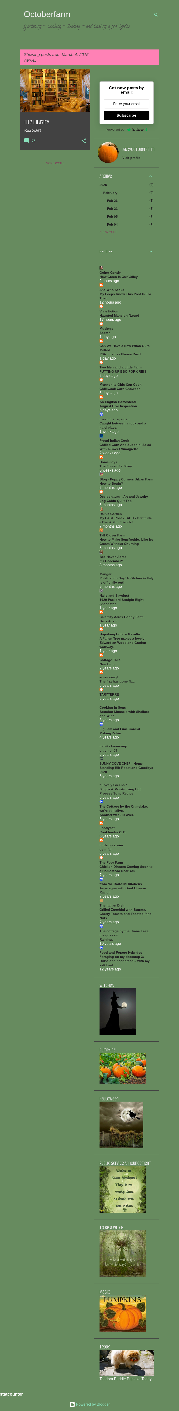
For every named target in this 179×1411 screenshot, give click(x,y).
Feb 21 (112, 208)
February (110, 193)
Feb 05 (112, 216)
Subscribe (127, 115)
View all (30, 60)
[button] (83, 141)
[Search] (156, 15)
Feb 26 (112, 201)
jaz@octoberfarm (138, 149)
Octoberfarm (47, 14)
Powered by (115, 129)
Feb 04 (112, 224)
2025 (103, 185)
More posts (55, 163)
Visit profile (131, 158)
